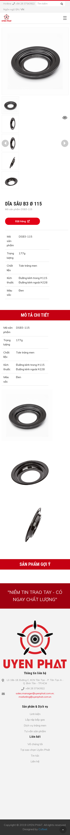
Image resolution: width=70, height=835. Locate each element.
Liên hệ (35, 761)
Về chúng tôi (35, 744)
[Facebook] (37, 702)
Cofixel (43, 829)
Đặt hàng (21, 221)
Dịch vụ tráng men (35, 725)
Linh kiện (35, 714)
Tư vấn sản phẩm (35, 731)
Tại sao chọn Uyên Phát (35, 749)
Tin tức (35, 755)
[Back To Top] (63, 829)
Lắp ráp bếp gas (35, 719)
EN (17, 9)
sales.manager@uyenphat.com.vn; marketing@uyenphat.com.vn (35, 695)
